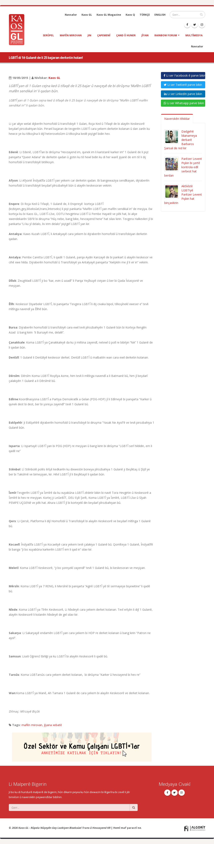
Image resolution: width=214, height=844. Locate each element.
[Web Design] (194, 828)
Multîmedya (194, 35)
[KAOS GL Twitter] (194, 24)
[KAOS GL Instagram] (202, 24)
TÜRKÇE (145, 14)
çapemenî (103, 35)
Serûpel (48, 35)
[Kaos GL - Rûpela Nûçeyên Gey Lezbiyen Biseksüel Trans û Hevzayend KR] (18, 29)
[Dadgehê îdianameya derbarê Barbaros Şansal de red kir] (171, 136)
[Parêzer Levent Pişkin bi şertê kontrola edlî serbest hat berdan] (171, 164)
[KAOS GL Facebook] (187, 24)
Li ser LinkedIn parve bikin (184, 94)
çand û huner (126, 35)
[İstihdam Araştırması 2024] (82, 745)
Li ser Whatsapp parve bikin (185, 103)
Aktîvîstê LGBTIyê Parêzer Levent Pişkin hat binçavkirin (183, 194)
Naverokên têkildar (177, 119)
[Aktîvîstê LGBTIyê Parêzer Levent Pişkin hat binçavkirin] (171, 191)
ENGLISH (160, 14)
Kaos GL (87, 14)
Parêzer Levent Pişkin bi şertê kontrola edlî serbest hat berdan (183, 167)
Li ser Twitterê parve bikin (184, 85)
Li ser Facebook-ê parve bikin (185, 75)
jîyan (145, 35)
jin (89, 35)
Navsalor (71, 14)
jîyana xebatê (53, 725)
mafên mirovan (71, 35)
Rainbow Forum (165, 35)
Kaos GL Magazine (109, 14)
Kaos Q (130, 14)
